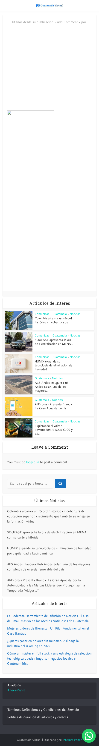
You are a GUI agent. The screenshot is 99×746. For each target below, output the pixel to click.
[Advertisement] (49, 70)
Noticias (75, 314)
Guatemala (59, 314)
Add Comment (67, 22)
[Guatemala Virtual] (49, 5)
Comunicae (42, 314)
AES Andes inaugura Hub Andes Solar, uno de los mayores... (51, 387)
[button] (89, 736)
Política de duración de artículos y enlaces (37, 717)
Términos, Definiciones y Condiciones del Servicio (43, 710)
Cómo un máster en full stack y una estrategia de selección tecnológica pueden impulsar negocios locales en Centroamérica (49, 658)
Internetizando (72, 740)
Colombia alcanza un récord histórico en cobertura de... (53, 320)
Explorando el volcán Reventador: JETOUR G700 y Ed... (54, 430)
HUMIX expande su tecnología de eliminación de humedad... (53, 365)
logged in (32, 462)
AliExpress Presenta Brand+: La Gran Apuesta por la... (54, 406)
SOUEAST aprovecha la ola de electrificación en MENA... (54, 342)
